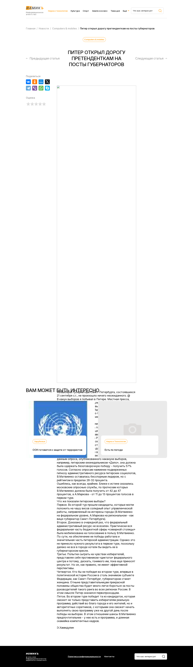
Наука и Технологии (116, 441)
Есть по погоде (114, 449)
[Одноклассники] (34, 81)
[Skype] (47, 88)
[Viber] (34, 88)
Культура (75, 11)
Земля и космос (100, 11)
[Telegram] (28, 88)
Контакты (109, 657)
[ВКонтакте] (28, 81)
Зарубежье (39, 441)
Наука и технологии (58, 11)
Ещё (125, 11)
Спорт (86, 11)
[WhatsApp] (41, 88)
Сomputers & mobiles (94, 39)
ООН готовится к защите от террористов (57, 449)
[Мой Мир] (41, 81)
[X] (47, 81)
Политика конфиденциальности (84, 657)
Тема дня (115, 11)
